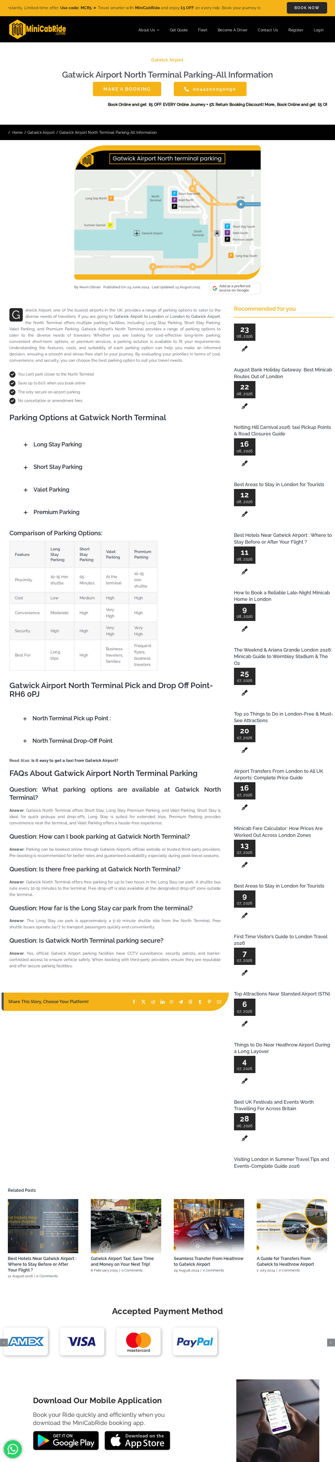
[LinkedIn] (162, 1001)
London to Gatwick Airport (195, 316)
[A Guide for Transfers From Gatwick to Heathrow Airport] (292, 1226)
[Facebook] (134, 1001)
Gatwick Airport (167, 59)
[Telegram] (181, 1001)
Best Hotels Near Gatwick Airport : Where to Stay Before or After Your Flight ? (42, 1264)
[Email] (219, 1001)
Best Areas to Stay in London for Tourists (279, 484)
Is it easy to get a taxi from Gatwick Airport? (74, 760)
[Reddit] (153, 1001)
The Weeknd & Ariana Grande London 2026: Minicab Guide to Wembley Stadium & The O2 (283, 656)
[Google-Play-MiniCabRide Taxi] (66, 1432)
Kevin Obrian (90, 287)
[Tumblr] (200, 1001)
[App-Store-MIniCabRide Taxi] (137, 1432)
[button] (122, 445)
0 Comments (47, 1276)
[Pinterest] (209, 1001)
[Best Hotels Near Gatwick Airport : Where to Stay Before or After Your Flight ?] (43, 1226)
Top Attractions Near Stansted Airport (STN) (282, 994)
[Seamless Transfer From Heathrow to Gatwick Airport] (209, 1226)
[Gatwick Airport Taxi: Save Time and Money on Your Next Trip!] (126, 1226)
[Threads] (190, 1001)
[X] (143, 1001)
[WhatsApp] (171, 1001)
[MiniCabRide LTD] (37, 21)
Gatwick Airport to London (139, 316)
